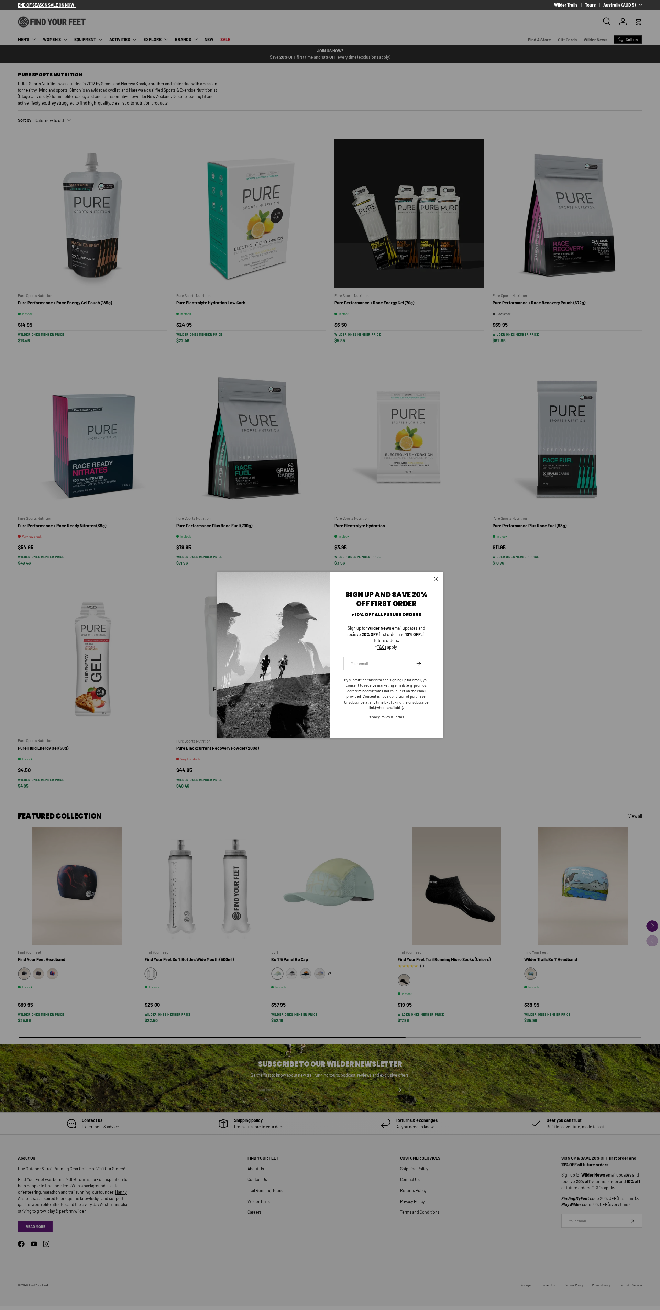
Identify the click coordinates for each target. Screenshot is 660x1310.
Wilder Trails (566, 4)
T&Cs (381, 647)
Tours (590, 4)
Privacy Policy (379, 717)
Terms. (399, 717)
